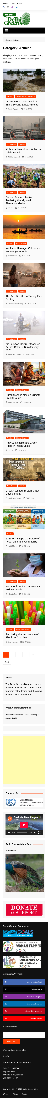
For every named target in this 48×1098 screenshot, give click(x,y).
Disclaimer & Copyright (12, 973)
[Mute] (35, 832)
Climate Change (21, 390)
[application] (24, 824)
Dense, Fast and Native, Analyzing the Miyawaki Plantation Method (19, 200)
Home (8, 39)
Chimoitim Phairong (15, 303)
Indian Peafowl (11, 850)
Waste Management (23, 629)
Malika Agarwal (14, 157)
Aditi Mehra (12, 255)
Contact (20, 3)
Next (7, 661)
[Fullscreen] (39, 832)
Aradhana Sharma (14, 354)
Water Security (21, 243)
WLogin (6, 1094)
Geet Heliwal (13, 642)
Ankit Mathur (13, 402)
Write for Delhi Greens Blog (14, 1049)
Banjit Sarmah (13, 109)
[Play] (9, 832)
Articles (9, 96)
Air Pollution (11, 144)
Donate (12, 3)
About (5, 3)
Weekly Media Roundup (18, 707)
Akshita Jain (12, 594)
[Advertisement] (24, 760)
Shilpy (10, 208)
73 (33, 654)
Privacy (16, 1094)
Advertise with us (10, 1026)
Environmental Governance (25, 96)
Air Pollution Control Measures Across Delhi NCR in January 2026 (23, 347)
